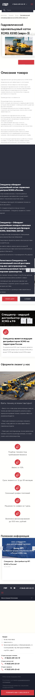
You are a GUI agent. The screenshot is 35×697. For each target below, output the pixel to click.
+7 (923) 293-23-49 (12, 664)
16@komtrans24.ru (8, 642)
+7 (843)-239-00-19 (18, 4)
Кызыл (26, 4)
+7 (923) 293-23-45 (12, 669)
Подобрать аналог (24, 62)
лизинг (28, 299)
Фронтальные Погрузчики (9, 598)
